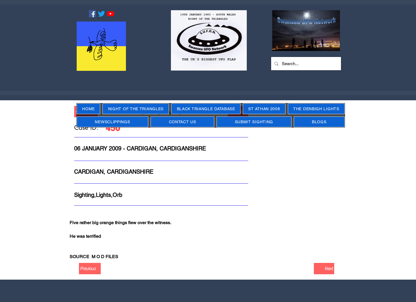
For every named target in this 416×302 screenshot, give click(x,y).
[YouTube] (110, 13)
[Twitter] (101, 13)
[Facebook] (92, 13)
